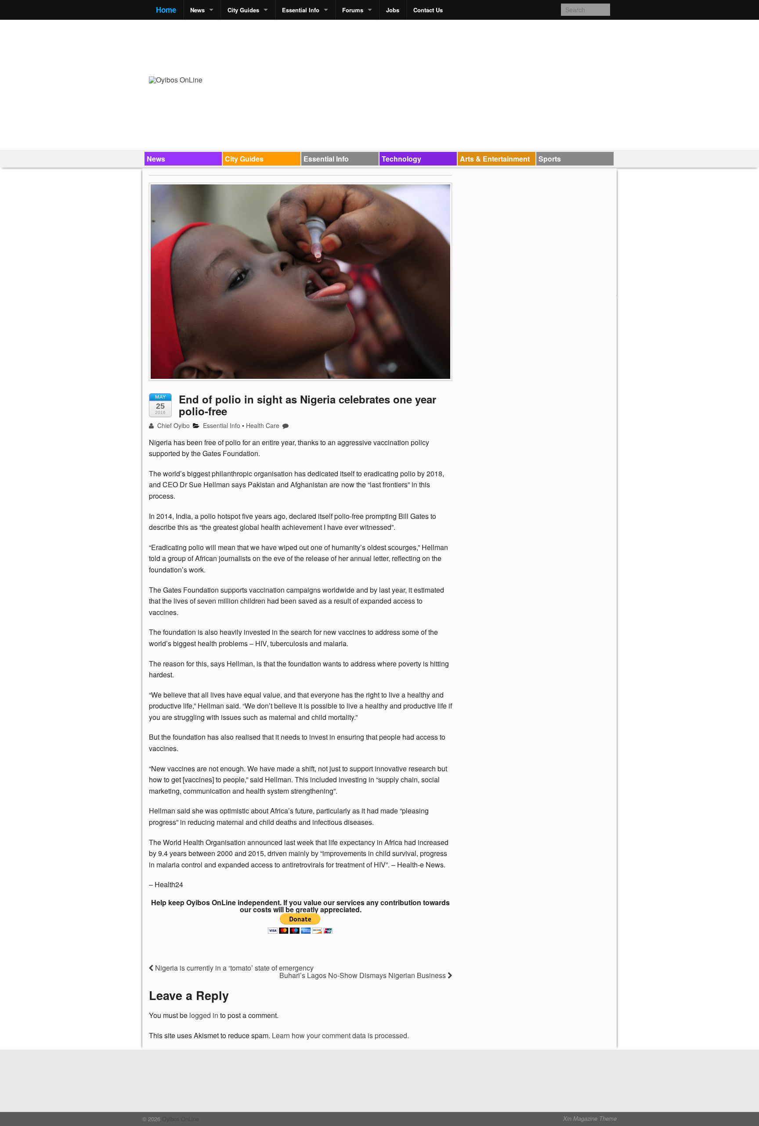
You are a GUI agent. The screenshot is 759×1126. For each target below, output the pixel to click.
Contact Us (428, 10)
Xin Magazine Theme (590, 1118)
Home (166, 9)
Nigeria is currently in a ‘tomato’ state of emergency (233, 968)
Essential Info (300, 10)
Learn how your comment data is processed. (340, 1035)
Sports (550, 159)
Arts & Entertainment (495, 159)
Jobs (392, 10)
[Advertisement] (450, 46)
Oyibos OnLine (179, 1119)
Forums (352, 10)
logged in (203, 1015)
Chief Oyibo (172, 425)
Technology (401, 159)
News (197, 10)
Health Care (262, 425)
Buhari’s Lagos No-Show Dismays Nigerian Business (363, 975)
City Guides (243, 10)
